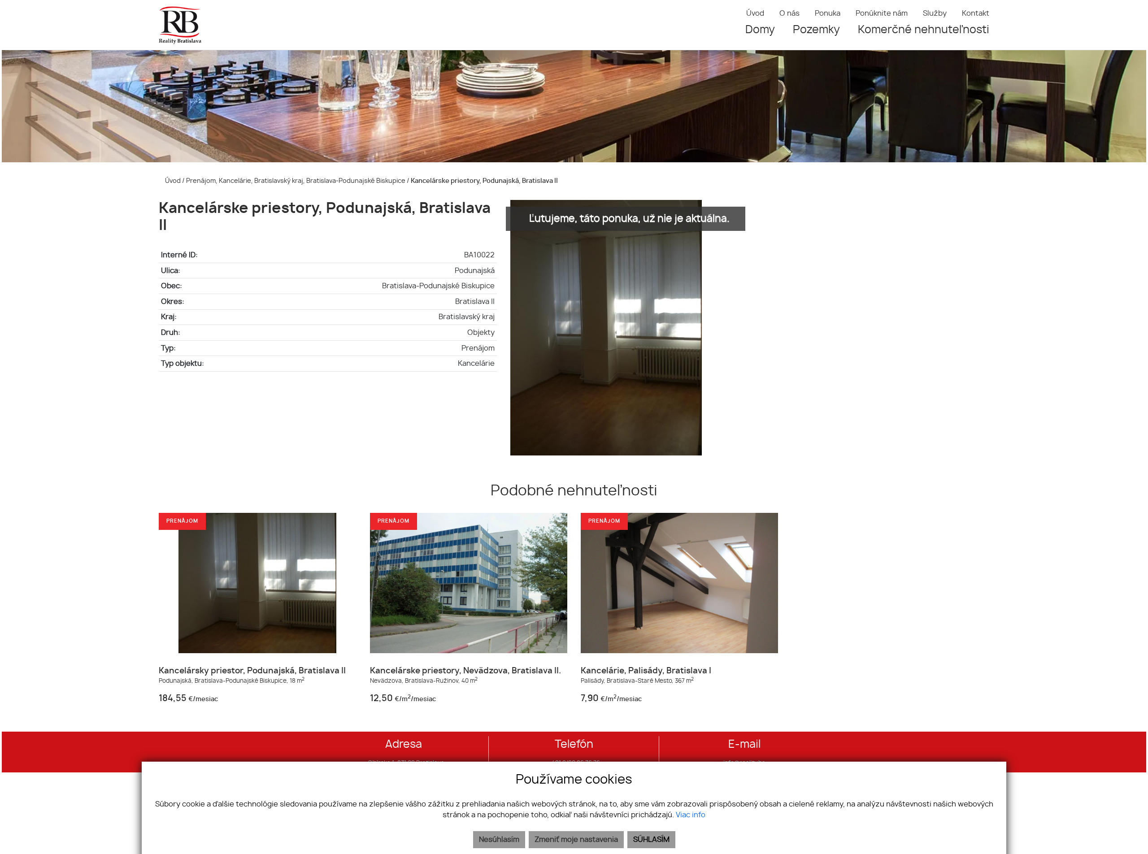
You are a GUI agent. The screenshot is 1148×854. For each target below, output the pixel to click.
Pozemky (816, 30)
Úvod (755, 13)
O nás (789, 13)
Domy (760, 30)
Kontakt (975, 13)
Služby (935, 13)
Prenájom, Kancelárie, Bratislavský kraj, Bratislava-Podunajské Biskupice (296, 181)
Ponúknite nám (882, 13)
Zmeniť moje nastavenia (576, 839)
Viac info (690, 815)
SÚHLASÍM (651, 839)
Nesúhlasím (499, 839)
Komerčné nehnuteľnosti (923, 30)
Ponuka (827, 13)
